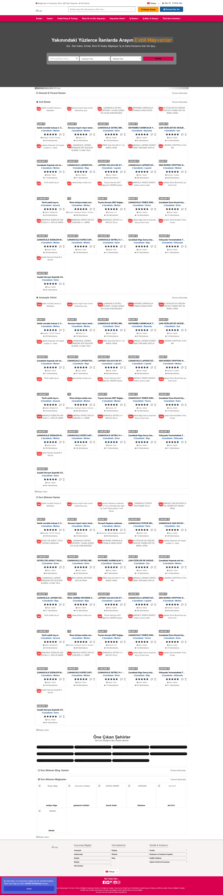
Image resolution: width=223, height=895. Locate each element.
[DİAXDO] (52, 818)
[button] (153, 3)
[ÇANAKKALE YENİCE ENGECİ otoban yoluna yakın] (142, 190)
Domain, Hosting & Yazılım (77, 212)
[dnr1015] (171, 793)
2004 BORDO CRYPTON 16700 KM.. (175, 165)
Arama (158, 58)
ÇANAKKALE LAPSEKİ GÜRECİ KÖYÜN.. (147, 165)
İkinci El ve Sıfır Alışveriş (93, 18)
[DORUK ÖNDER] (111, 793)
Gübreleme (102, 533)
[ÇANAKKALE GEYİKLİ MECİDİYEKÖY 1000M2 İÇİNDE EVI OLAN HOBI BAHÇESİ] (111, 116)
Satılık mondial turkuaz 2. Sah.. (51, 127)
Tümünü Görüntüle (179, 93)
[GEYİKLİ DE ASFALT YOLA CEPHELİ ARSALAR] (50, 548)
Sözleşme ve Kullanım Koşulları (161, 854)
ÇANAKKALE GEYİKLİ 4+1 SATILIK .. (115, 239)
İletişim (76, 858)
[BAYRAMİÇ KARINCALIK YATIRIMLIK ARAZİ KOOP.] (142, 116)
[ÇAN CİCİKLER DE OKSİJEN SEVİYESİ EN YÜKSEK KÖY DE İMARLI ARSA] (172, 116)
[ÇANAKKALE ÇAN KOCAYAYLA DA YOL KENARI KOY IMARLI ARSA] (172, 511)
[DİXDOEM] (141, 793)
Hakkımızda (78, 854)
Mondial (45, 137)
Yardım (152, 850)
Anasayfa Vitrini (55, 3)
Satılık (114, 137)
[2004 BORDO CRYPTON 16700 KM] (172, 153)
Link (38, 747)
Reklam (114, 854)
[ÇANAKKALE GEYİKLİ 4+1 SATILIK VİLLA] (111, 228)
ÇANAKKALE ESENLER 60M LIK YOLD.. (55, 239)
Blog (113, 858)
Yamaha (170, 175)
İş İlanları (134, 18)
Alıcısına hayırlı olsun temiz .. (81, 127)
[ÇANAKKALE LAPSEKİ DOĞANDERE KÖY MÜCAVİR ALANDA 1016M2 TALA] (81, 153)
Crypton (176, 175)
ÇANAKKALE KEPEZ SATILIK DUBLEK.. (85, 239)
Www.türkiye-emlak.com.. (80, 202)
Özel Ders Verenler (171, 18)
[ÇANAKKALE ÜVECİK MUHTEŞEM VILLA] (142, 511)
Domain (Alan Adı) (94, 212)
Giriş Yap (178, 3)
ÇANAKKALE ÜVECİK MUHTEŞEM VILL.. (147, 523)
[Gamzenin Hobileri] (81, 793)
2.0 (115, 212)
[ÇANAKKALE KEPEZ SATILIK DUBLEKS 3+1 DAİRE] (81, 228)
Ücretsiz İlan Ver (172, 9)
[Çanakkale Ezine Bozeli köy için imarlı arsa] (172, 190)
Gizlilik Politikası (155, 858)
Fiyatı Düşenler (71, 3)
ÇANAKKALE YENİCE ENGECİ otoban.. (146, 202)
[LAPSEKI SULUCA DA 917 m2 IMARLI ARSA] (111, 153)
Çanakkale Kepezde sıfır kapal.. (51, 165)
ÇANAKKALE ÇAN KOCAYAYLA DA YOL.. (178, 523)
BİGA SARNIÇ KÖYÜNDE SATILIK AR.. (85, 597)
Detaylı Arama (149, 9)
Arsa (110, 137)
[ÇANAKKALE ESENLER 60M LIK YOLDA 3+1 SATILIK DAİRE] (50, 228)
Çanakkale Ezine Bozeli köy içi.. (173, 202)
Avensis (110, 212)
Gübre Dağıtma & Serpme (117, 533)
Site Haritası (78, 866)
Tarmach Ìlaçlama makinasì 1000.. (113, 523)
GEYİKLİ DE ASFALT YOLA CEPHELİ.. (54, 560)
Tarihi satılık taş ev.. (50, 202)
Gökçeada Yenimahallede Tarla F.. (174, 239)
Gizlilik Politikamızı (33, 883)
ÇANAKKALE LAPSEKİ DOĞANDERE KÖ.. (86, 165)
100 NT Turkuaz (54, 137)
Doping (114, 850)
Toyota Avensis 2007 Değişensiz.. (113, 202)
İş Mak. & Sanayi (150, 18)
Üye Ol (167, 3)
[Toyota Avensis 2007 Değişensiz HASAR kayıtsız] (111, 190)
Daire (54, 175)
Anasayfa (77, 850)
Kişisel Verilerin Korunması (160, 862)
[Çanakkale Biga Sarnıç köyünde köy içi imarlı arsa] (142, 228)
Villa (114, 249)
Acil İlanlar (85, 3)
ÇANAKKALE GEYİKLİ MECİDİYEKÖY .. (116, 127)
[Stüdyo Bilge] (52, 793)
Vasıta (49, 18)
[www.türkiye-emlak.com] (81, 190)
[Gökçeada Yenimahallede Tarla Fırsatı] (172, 228)
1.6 (84, 137)
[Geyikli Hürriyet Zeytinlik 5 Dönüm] (50, 265)
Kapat (29, 888)
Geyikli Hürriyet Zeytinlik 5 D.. (50, 277)
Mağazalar (42, 3)
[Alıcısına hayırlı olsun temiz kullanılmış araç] (81, 116)
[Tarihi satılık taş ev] (50, 190)
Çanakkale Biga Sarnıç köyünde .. (143, 239)
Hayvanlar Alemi (117, 18)
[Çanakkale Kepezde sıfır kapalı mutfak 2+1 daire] (50, 153)
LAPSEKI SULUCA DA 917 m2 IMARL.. (115, 165)
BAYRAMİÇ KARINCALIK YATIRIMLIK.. (146, 127)
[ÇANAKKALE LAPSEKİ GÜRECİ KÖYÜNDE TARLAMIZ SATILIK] (142, 153)
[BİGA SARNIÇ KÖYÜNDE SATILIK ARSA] (81, 586)
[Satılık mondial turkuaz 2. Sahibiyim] (50, 116)
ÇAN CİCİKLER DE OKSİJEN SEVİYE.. (176, 127)
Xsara (80, 137)
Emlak (39, 18)
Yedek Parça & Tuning (67, 18)
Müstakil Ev (54, 212)
